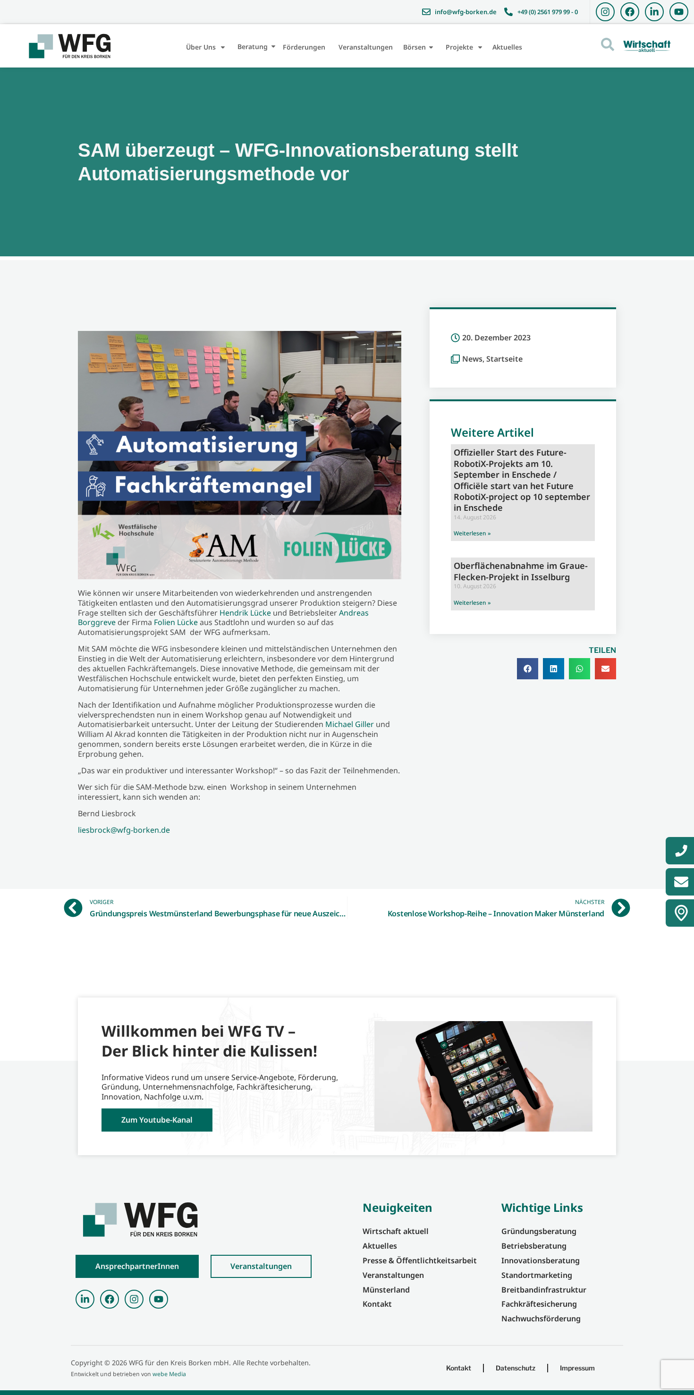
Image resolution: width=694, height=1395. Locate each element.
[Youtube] (678, 11)
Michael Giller (349, 724)
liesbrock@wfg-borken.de (124, 830)
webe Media (169, 1374)
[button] (527, 668)
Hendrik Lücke (245, 613)
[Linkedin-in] (654, 11)
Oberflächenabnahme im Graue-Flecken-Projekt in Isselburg (521, 571)
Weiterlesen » (472, 533)
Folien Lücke (176, 622)
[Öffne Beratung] (273, 46)
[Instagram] (605, 11)
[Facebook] (629, 11)
